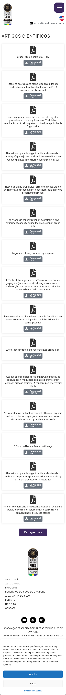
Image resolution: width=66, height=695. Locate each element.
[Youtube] (24, 620)
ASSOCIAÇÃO (12, 579)
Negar (33, 683)
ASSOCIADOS (12, 583)
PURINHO (10, 600)
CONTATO (10, 608)
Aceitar (33, 674)
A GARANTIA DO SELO (17, 596)
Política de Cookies (33, 691)
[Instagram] (42, 620)
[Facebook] (33, 620)
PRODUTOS (11, 587)
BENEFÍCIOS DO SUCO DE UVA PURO (25, 592)
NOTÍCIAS (10, 604)
